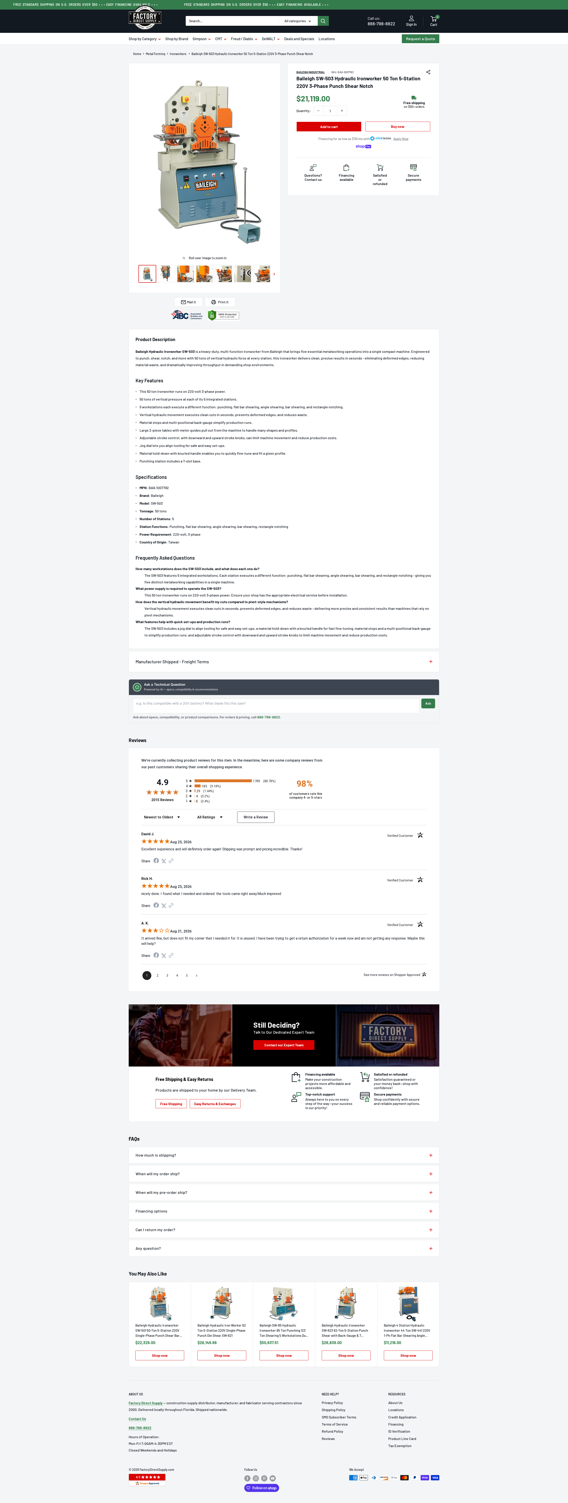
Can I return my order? (155, 1229)
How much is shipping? (156, 1155)
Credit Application (402, 1417)
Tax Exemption (400, 1446)
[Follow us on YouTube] (273, 1478)
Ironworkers (178, 53)
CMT (218, 38)
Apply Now (400, 139)
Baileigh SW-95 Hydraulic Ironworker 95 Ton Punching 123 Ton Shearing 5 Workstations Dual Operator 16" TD (284, 1330)
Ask (428, 703)
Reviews (328, 1438)
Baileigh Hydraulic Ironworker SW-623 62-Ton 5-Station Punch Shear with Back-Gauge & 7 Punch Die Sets (345, 1330)
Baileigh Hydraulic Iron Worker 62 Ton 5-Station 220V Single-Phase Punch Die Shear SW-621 (221, 1330)
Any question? (148, 1248)
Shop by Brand (176, 38)
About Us (395, 1402)
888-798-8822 (381, 21)
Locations (327, 38)
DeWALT (269, 38)
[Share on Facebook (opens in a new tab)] (156, 861)
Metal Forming (155, 53)
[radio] (233, 780)
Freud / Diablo (242, 38)
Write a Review (256, 817)
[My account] (411, 19)
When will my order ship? (158, 1173)
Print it (223, 302)
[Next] (439, 1324)
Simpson (200, 38)
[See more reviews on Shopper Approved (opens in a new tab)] (171, 861)
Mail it (191, 302)
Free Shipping (171, 1104)
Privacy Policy (332, 1402)
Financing (396, 1424)
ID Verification (399, 1431)
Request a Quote (420, 38)
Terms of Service (335, 1424)
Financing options (151, 1211)
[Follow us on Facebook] (247, 1478)
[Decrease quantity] (318, 110)
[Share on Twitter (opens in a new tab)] (163, 861)
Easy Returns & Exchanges (215, 1104)
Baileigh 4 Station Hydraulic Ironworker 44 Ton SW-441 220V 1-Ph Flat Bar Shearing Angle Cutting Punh (407, 1330)
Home (137, 53)
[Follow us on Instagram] (256, 1478)
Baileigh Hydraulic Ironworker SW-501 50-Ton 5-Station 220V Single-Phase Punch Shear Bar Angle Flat (157, 1330)
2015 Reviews (167, 800)
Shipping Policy (333, 1410)
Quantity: (303, 111)
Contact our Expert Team (284, 1045)
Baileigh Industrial (310, 72)
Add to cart (329, 126)
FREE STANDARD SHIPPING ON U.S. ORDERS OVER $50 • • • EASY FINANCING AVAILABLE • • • (85, 4)
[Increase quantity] (342, 110)
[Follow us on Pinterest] (264, 1478)
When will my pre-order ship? (161, 1192)
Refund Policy (332, 1431)
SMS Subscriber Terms (339, 1417)
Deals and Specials (299, 38)
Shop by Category (143, 38)
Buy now (397, 126)
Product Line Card (402, 1438)
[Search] (323, 21)
